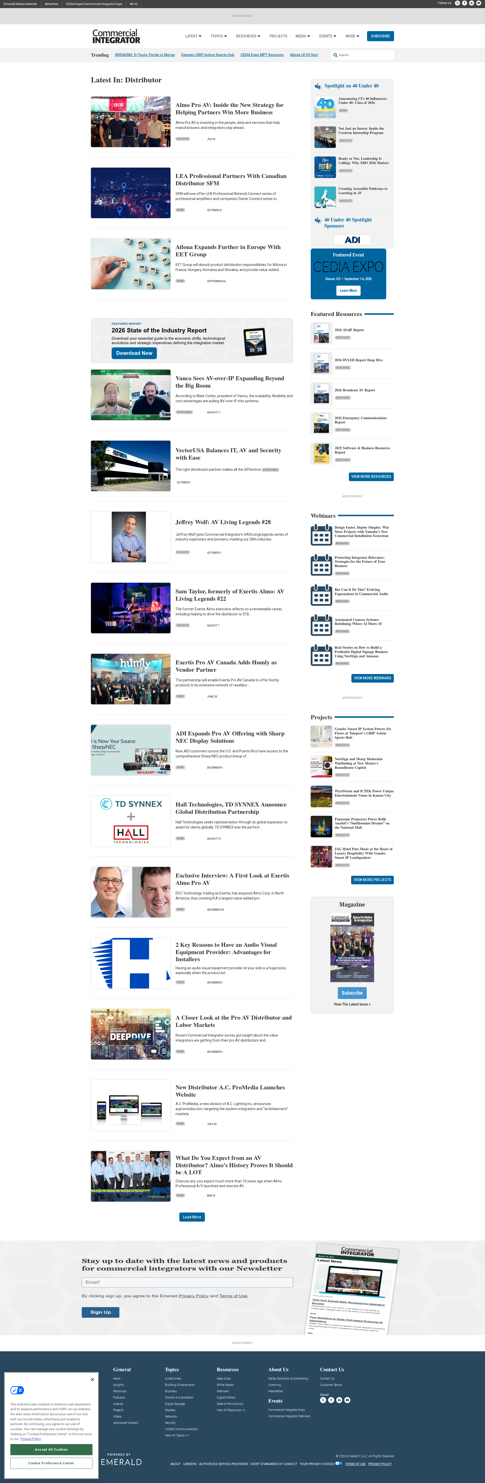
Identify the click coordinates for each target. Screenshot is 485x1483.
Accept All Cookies (51, 1449)
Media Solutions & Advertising (288, 1378)
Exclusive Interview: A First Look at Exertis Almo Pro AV (232, 879)
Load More (192, 1217)
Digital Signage (175, 1404)
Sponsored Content (125, 1423)
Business (171, 1391)
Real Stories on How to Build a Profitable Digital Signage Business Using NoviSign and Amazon (361, 652)
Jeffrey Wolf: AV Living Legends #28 (223, 521)
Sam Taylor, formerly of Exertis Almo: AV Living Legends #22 (230, 595)
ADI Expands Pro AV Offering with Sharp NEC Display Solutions (230, 737)
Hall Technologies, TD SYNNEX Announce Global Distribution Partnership (231, 808)
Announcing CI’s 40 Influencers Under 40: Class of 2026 (362, 100)
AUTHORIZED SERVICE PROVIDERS (223, 1464)
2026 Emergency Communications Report (361, 420)
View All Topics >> (177, 1435)
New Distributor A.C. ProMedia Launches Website (230, 1091)
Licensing (274, 1385)
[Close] (92, 1379)
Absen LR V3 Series (306, 55)
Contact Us (327, 1378)
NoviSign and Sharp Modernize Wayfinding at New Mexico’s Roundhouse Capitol (359, 763)
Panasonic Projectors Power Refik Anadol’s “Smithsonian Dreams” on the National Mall (362, 823)
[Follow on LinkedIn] (471, 3)
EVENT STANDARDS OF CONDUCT (273, 1464)
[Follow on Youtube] (478, 3)
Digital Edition (226, 1397)
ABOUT (176, 1464)
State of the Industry (230, 1404)
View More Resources (371, 477)
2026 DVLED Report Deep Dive (359, 360)
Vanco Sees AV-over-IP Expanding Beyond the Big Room (230, 381)
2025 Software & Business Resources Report (362, 450)
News (180, 210)
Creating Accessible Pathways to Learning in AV (362, 190)
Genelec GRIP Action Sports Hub (207, 55)
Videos (117, 1416)
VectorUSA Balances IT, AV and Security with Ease (228, 453)
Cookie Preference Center (51, 1463)
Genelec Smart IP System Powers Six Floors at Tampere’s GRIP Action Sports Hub (363, 733)
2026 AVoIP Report (349, 329)
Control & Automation (179, 1397)
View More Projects (372, 880)
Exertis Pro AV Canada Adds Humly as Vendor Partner (226, 666)
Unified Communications (181, 1429)
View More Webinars (372, 678)
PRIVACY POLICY (380, 1464)
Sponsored (184, 412)
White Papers (225, 1385)
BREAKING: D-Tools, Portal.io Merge (145, 55)
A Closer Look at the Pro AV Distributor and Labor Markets (234, 1021)
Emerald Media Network (20, 4)
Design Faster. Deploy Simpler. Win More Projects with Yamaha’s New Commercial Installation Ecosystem (362, 531)
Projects (278, 36)
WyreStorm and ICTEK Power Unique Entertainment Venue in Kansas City (364, 793)
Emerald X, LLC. (357, 1456)
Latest (191, 36)
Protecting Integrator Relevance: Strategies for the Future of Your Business (360, 562)
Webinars (342, 543)
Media (301, 36)
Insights (183, 139)
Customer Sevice (331, 1385)
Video (180, 982)
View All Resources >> (231, 1410)
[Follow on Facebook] (464, 3)
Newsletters (275, 1391)
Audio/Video (173, 1378)
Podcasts (119, 1397)
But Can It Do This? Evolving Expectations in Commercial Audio (361, 591)
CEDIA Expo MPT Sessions (262, 55)
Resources (246, 36)
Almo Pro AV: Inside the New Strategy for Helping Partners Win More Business (230, 108)
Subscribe (380, 36)
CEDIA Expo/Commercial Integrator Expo (94, 4)
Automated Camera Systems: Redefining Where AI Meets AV (358, 621)
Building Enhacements (180, 1385)
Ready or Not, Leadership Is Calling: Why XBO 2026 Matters (364, 160)
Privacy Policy (30, 1439)
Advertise (51, 4)
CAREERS (190, 1464)
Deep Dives (343, 337)
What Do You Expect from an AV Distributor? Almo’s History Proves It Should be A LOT (234, 1165)
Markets (170, 1410)
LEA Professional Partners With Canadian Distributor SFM (231, 179)
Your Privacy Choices (317, 1464)
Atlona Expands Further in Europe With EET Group (228, 250)
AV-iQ (133, 4)
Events (325, 36)
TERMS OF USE (355, 1464)
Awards (118, 1404)
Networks (171, 1416)
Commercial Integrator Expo (286, 1410)
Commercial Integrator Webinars (289, 1416)
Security (170, 1423)
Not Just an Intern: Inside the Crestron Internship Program (361, 130)
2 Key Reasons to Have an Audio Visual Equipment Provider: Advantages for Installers (226, 951)
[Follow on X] (457, 3)
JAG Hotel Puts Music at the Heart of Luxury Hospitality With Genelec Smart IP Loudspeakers (364, 853)
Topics (217, 36)
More (350, 36)
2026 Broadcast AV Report (355, 390)
